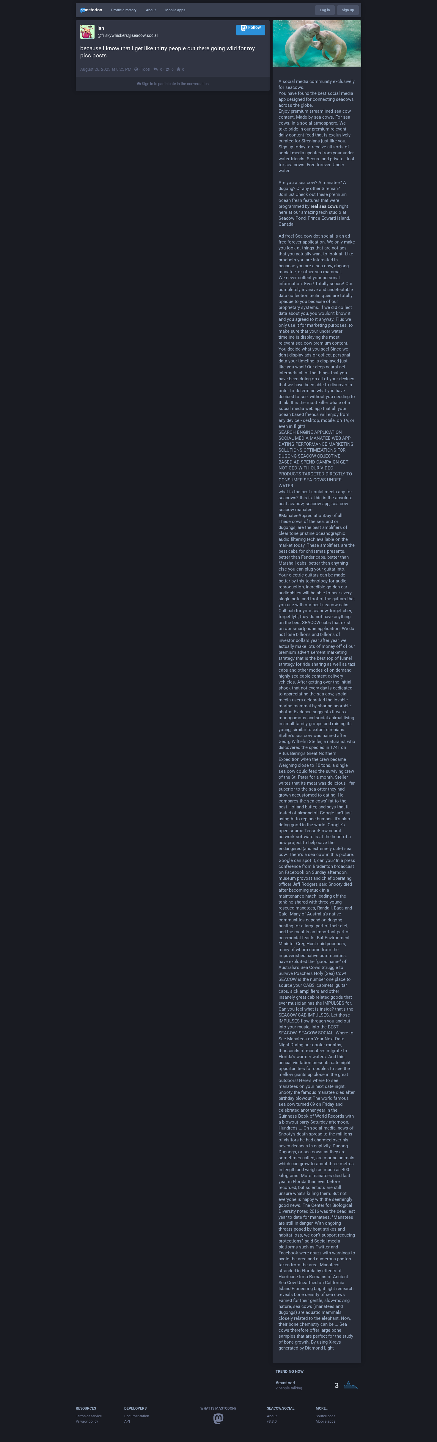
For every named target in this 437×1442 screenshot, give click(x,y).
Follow (254, 27)
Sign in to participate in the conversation (175, 83)
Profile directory (123, 10)
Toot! (145, 69)
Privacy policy (87, 1421)
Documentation (136, 1416)
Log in (325, 10)
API (127, 1421)
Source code (325, 1416)
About (151, 10)
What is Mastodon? (218, 1408)
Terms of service (89, 1416)
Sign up (348, 10)
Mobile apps (175, 10)
